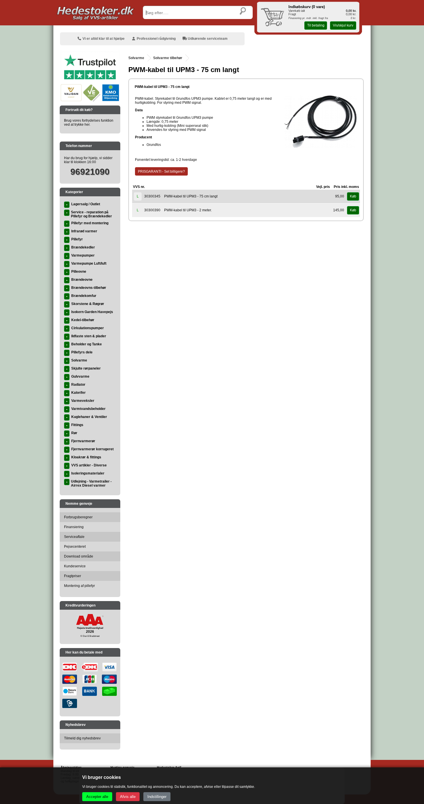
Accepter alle (97, 796)
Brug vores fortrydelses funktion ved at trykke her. (88, 122)
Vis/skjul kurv (343, 25)
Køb (353, 196)
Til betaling (315, 25)
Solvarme (136, 58)
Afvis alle (128, 796)
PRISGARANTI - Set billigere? (161, 172)
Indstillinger (156, 796)
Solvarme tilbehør (167, 58)
